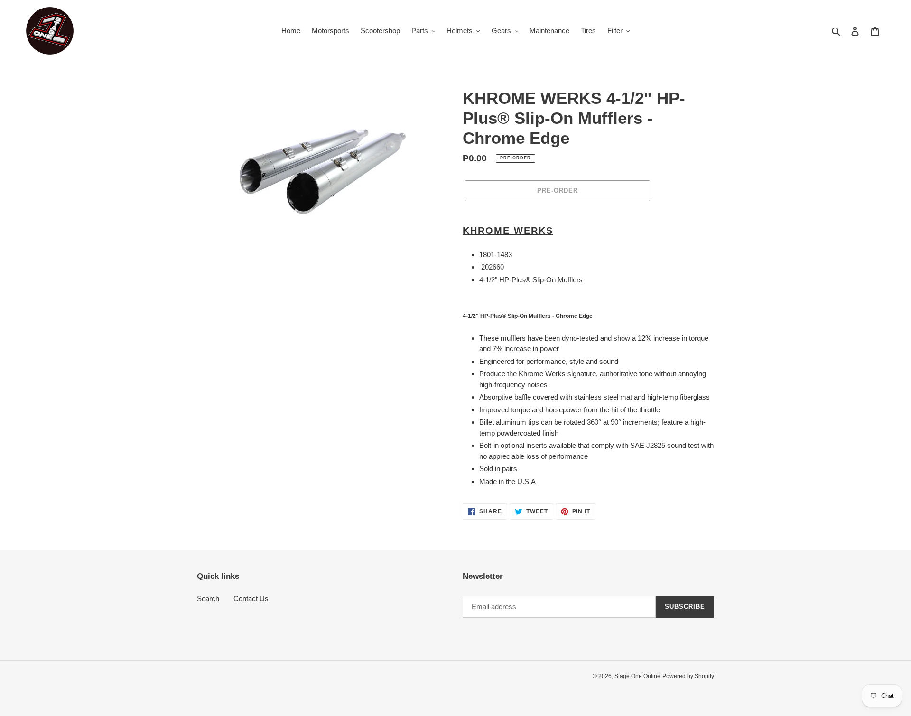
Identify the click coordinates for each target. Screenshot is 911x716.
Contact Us (251, 599)
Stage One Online (637, 676)
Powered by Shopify (688, 676)
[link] (588, 230)
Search (208, 599)
